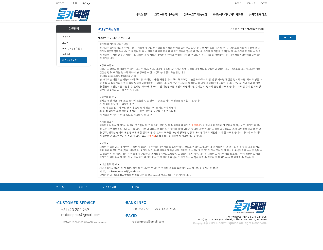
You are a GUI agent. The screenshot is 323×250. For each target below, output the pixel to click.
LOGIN (238, 3)
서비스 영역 (142, 14)
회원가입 (66, 37)
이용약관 (66, 54)
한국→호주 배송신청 (195, 14)
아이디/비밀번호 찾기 (72, 48)
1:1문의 (135, 187)
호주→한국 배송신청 (166, 14)
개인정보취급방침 (70, 60)
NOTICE (60, 3)
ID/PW (263, 3)
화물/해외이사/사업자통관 (228, 14)
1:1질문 (73, 3)
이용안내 (60, 187)
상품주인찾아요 (258, 14)
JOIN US (251, 3)
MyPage (86, 3)
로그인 (65, 43)
